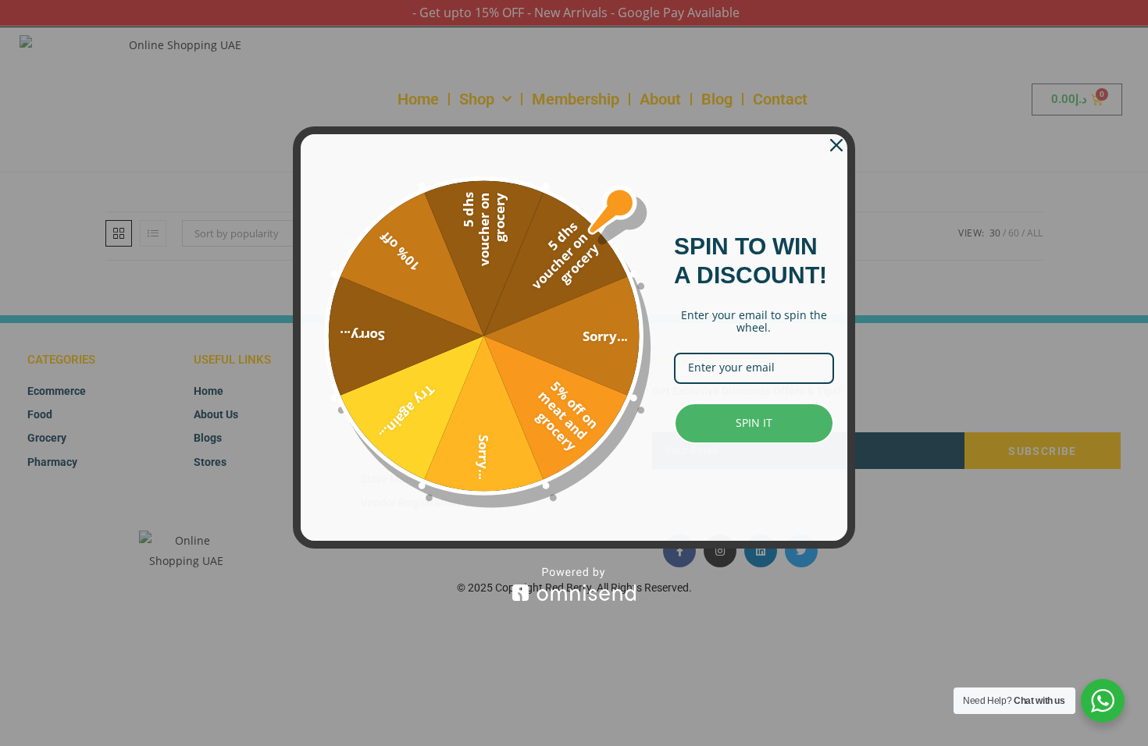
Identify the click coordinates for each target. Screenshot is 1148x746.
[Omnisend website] (574, 584)
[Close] (836, 145)
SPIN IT (754, 422)
